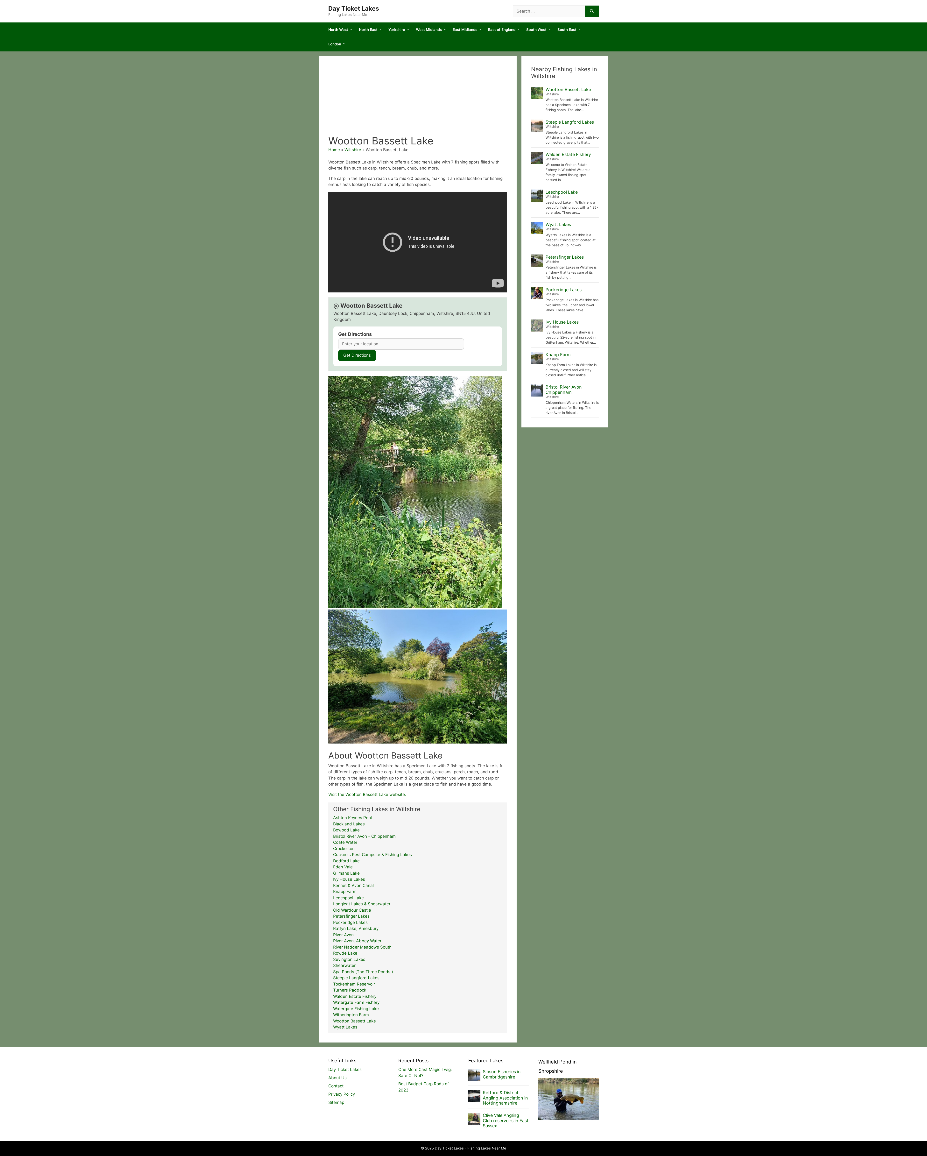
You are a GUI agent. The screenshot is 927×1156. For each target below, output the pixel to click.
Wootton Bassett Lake (354, 1021)
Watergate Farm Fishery (356, 1002)
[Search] (592, 11)
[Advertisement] (417, 98)
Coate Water (345, 842)
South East (566, 29)
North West (338, 29)
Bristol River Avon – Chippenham (565, 389)
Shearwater (344, 965)
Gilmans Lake (346, 873)
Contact (336, 1086)
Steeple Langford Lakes (356, 977)
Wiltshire (352, 149)
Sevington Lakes (349, 959)
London (334, 44)
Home (334, 149)
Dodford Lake (346, 860)
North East (368, 29)
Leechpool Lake (348, 897)
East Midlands (465, 29)
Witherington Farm (351, 1014)
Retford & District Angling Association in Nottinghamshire (505, 1098)
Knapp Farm (345, 891)
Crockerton (344, 848)
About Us (337, 1077)
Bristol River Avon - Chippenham (364, 836)
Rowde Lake (345, 953)
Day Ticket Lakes (353, 8)
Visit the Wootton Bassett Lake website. (367, 794)
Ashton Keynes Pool (352, 817)
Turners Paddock (349, 990)
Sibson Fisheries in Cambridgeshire (502, 1074)
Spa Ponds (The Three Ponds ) (363, 971)
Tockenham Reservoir (354, 984)
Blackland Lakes (349, 824)
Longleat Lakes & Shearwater (361, 903)
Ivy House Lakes (349, 879)
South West (536, 29)
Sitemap (336, 1102)
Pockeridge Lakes (350, 922)
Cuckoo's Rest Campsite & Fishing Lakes (372, 854)
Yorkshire (396, 29)
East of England (501, 29)
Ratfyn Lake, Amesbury (356, 928)
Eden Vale (343, 867)
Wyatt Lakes (345, 1027)
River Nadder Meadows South (362, 947)
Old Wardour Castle (352, 910)
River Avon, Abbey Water (357, 940)
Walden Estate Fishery (354, 996)
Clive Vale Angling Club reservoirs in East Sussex (505, 1120)
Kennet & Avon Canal (353, 885)
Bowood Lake (346, 830)
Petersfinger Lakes (351, 916)
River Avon (343, 934)
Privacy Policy (341, 1094)
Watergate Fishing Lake (356, 1008)
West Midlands (429, 29)
